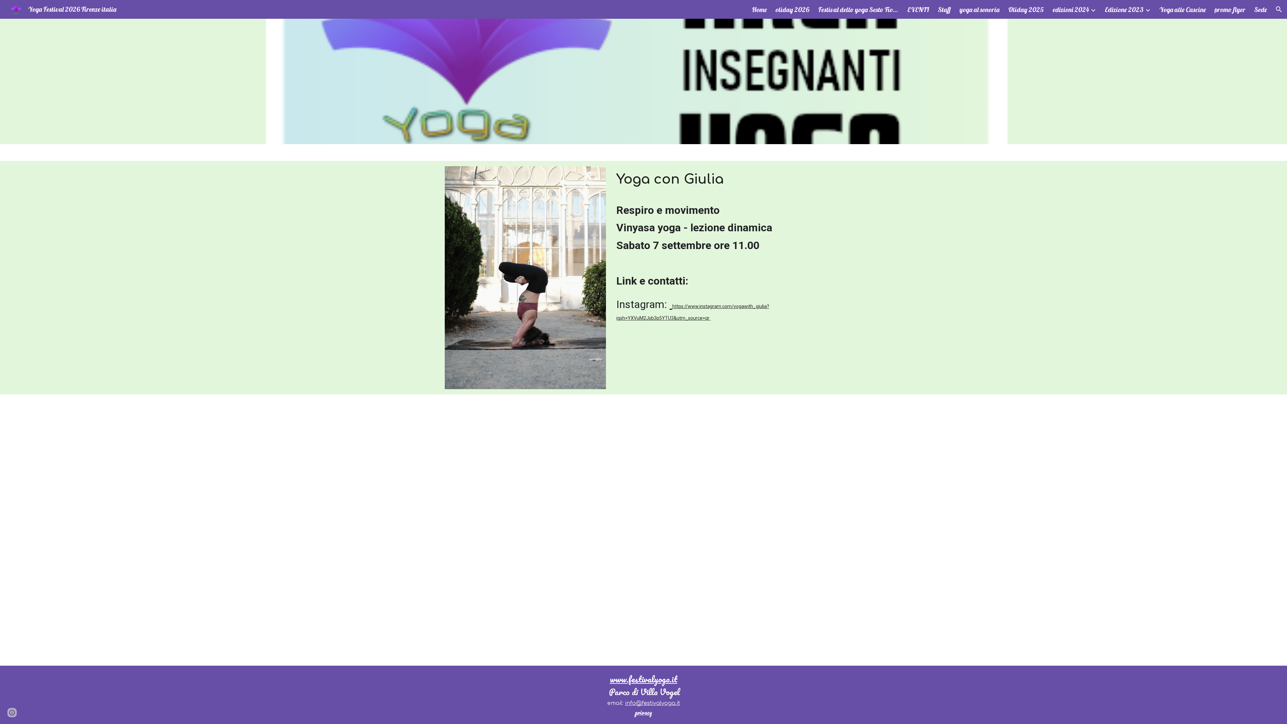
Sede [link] (1260, 9)
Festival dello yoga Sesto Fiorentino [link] (858, 9)
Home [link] (759, 9)
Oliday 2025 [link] (1026, 9)
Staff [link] (944, 9)
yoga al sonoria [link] (979, 9)
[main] (728, 182)
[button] (1279, 9)
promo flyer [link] (1230, 9)
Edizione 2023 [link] (1124, 9)
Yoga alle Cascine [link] (1182, 9)
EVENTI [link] (918, 9)
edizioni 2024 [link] (1071, 9)
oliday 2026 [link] (792, 9)
